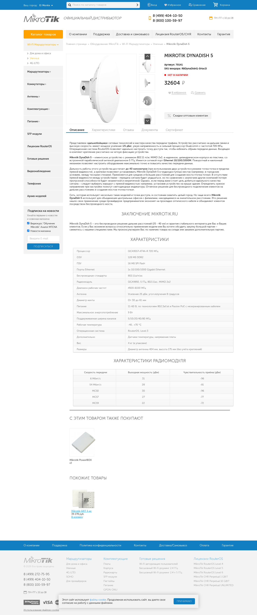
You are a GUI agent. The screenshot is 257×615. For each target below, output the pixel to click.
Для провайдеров (76, 581)
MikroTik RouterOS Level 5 (208, 568)
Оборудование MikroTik (104, 44)
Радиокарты (110, 572)
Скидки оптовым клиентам (190, 115)
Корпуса (108, 568)
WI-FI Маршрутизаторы (41, 44)
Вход (154, 5)
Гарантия (223, 34)
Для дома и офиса (40, 53)
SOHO (69, 576)
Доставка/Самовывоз (173, 545)
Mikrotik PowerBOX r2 (81, 461)
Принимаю (184, 601)
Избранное (174, 5)
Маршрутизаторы (38, 71)
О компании (78, 34)
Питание (32, 121)
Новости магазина (40, 231)
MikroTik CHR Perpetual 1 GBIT (211, 576)
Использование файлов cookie (41, 610)
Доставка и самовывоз (132, 34)
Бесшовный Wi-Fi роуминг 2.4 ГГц (158, 568)
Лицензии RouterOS (39, 146)
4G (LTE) (34, 63)
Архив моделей (36, 196)
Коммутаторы (36, 84)
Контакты (204, 34)
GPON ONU (110, 589)
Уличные (34, 58)
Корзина (224, 5)
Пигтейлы (109, 581)
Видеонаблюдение (39, 171)
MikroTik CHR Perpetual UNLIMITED (213, 585)
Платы (106, 563)
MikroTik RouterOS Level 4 (208, 563)
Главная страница (76, 44)
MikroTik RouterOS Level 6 (208, 572)
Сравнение (199, 5)
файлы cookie (98, 599)
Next (147, 121)
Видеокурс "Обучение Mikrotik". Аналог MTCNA (43, 225)
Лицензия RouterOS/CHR (173, 34)
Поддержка (101, 34)
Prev (147, 57)
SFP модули (34, 133)
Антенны (32, 96)
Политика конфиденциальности (100, 545)
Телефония (34, 183)
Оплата (204, 545)
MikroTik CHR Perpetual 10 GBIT (211, 581)
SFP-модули (110, 576)
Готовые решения (38, 158)
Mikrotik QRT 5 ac (81, 511)
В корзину (77, 516)
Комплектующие (37, 109)
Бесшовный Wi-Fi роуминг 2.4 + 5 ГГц (160, 572)
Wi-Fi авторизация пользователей (158, 563)
